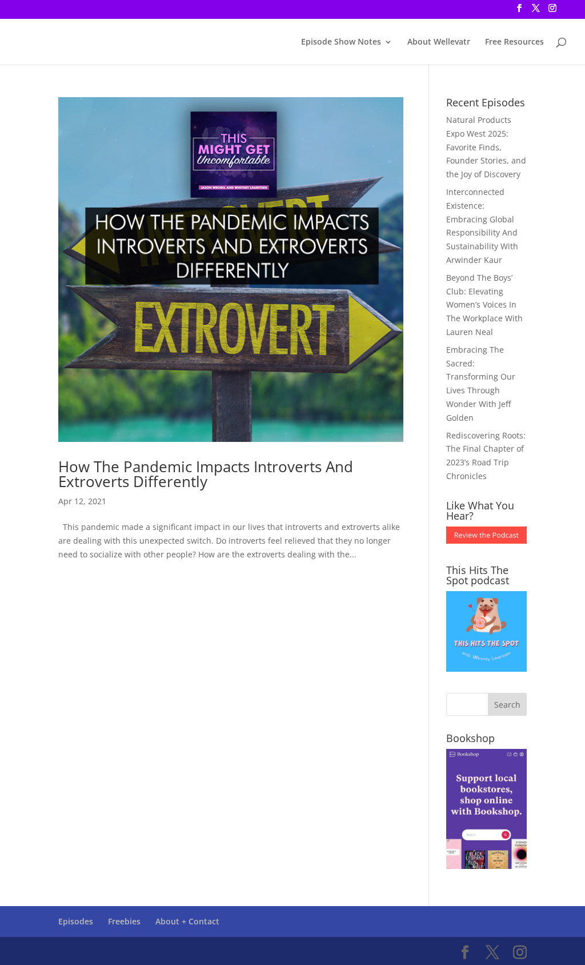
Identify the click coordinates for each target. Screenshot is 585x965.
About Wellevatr (438, 42)
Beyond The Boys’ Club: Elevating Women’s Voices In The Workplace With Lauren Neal (484, 304)
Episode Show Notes (341, 42)
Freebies (124, 921)
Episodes (75, 921)
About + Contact (187, 921)
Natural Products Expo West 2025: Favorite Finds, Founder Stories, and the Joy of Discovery (486, 147)
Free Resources (514, 42)
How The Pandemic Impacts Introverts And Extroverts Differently (205, 474)
